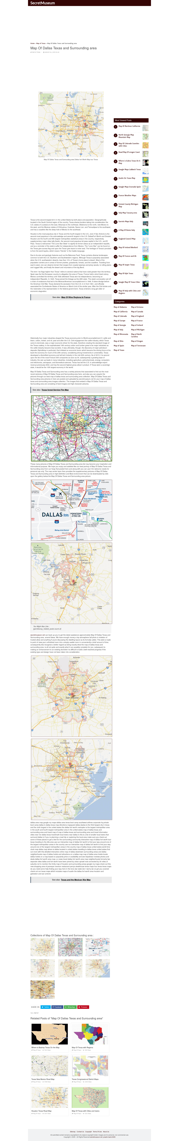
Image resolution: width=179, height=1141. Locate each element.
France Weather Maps (127, 195)
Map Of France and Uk (127, 256)
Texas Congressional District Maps (85, 1079)
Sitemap (72, 1132)
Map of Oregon (137, 341)
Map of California (120, 312)
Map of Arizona (137, 307)
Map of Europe (119, 321)
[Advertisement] (89, 25)
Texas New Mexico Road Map (42, 1079)
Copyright (88, 1132)
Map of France (137, 321)
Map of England (137, 316)
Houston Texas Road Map (41, 1111)
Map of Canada (137, 312)
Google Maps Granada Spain (130, 187)
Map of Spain (119, 346)
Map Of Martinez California (129, 126)
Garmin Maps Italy (126, 221)
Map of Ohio (118, 341)
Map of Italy (118, 330)
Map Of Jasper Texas (127, 265)
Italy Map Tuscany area (128, 213)
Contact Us (80, 1132)
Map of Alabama (120, 307)
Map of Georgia (120, 325)
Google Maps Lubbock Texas (130, 169)
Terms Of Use (97, 1132)
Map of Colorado (120, 316)
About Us (106, 1132)
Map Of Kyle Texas (126, 273)
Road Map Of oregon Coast (129, 152)
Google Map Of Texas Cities (129, 282)
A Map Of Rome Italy (127, 230)
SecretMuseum (42, 3)
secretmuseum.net (37, 635)
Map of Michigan (138, 330)
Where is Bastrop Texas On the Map (45, 1047)
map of (36, 1013)
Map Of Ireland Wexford (128, 247)
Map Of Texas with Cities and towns (85, 1111)
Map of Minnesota (121, 334)
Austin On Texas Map (127, 178)
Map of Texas (36, 52)
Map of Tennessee (138, 346)
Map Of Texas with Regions (82, 1047)
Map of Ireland (137, 325)
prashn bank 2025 (109, 1137)
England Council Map (127, 239)
